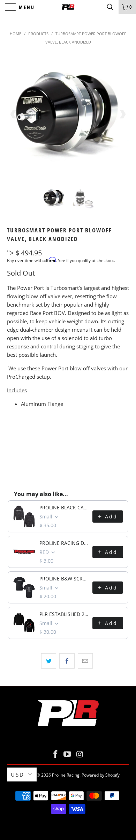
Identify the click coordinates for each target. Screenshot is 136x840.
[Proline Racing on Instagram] (80, 754)
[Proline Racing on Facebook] (55, 754)
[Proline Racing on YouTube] (67, 754)
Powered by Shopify (101, 775)
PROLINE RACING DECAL (63, 543)
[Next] (122, 114)
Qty (11, 433)
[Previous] (14, 114)
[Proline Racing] (68, 7)
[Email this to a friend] (85, 661)
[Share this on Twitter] (48, 661)
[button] (110, 7)
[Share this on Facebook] (66, 661)
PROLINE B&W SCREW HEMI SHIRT (63, 578)
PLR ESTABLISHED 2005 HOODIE (63, 614)
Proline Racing (66, 775)
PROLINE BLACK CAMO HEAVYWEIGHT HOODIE (63, 507)
